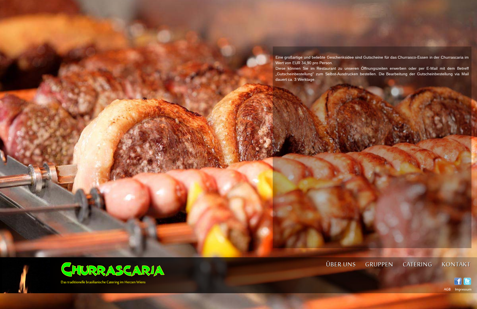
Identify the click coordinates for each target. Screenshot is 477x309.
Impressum (463, 289)
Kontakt (456, 265)
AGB (447, 289)
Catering (417, 265)
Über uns (341, 265)
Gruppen (379, 265)
